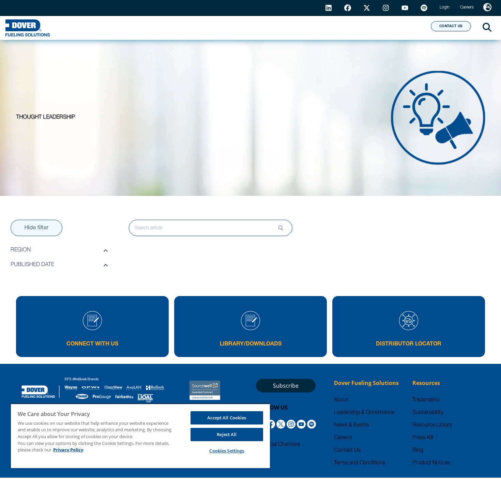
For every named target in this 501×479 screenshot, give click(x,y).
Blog (417, 450)
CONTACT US (450, 26)
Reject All (227, 434)
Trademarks (426, 400)
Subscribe (286, 385)
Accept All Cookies (226, 418)
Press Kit (422, 438)
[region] (140, 435)
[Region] (487, 8)
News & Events (351, 425)
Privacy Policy (68, 450)
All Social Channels (278, 445)
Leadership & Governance (364, 413)
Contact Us (347, 450)
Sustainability (427, 413)
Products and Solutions (190, 27)
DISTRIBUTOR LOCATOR (408, 344)
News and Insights (338, 27)
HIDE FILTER (37, 228)
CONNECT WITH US (92, 344)
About (400, 27)
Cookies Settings (226, 451)
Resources (268, 27)
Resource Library (432, 425)
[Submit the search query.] (280, 228)
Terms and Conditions (359, 463)
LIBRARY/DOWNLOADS (251, 344)
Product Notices (431, 463)
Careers (343, 438)
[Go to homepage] (27, 27)
